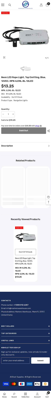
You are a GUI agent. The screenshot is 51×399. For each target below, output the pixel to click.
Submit (40, 361)
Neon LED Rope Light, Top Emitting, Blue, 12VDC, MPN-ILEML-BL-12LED (25, 261)
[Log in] (41, 4)
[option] (25, 36)
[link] (13, 199)
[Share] (48, 131)
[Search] (9, 4)
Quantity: (5, 109)
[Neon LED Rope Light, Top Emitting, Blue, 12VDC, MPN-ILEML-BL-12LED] (25, 237)
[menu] (2, 4)
